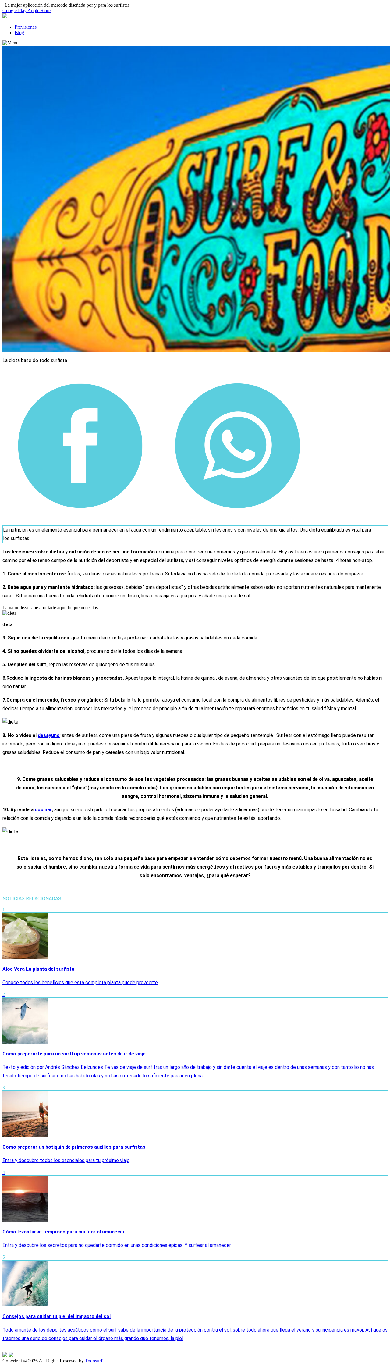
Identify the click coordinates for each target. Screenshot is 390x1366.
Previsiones (26, 27)
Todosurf (93, 1360)
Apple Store (39, 10)
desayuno (49, 735)
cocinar (43, 810)
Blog (19, 32)
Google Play (14, 10)
